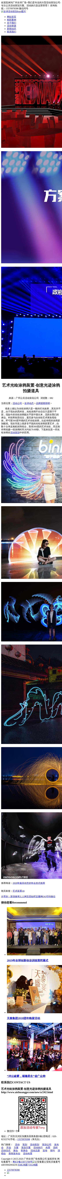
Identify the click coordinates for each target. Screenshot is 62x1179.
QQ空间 (47, 896)
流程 (55, 1147)
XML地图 (23, 1165)
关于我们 (11, 23)
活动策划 (15, 432)
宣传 (45, 1150)
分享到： (5, 896)
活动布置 (27, 1153)
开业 (8, 1147)
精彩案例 (11, 20)
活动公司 (17, 403)
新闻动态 (11, 29)
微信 (53, 896)
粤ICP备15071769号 (22, 1162)
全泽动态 (29, 403)
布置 (48, 1147)
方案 (16, 1147)
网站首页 (11, 17)
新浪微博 (15, 896)
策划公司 (46, 1144)
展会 (15, 1150)
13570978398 (23, 1139)
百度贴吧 (31, 896)
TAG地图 (33, 1165)
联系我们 (11, 32)
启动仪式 (5, 1150)
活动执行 (38, 1147)
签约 (52, 1150)
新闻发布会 (14, 1153)
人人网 (23, 896)
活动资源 (11, 26)
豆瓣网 (39, 896)
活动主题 (35, 1150)
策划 (24, 1144)
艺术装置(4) (19, 891)
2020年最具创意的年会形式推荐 (29, 883)
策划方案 (26, 1147)
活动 (17, 1144)
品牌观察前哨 (43, 403)
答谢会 (24, 1150)
